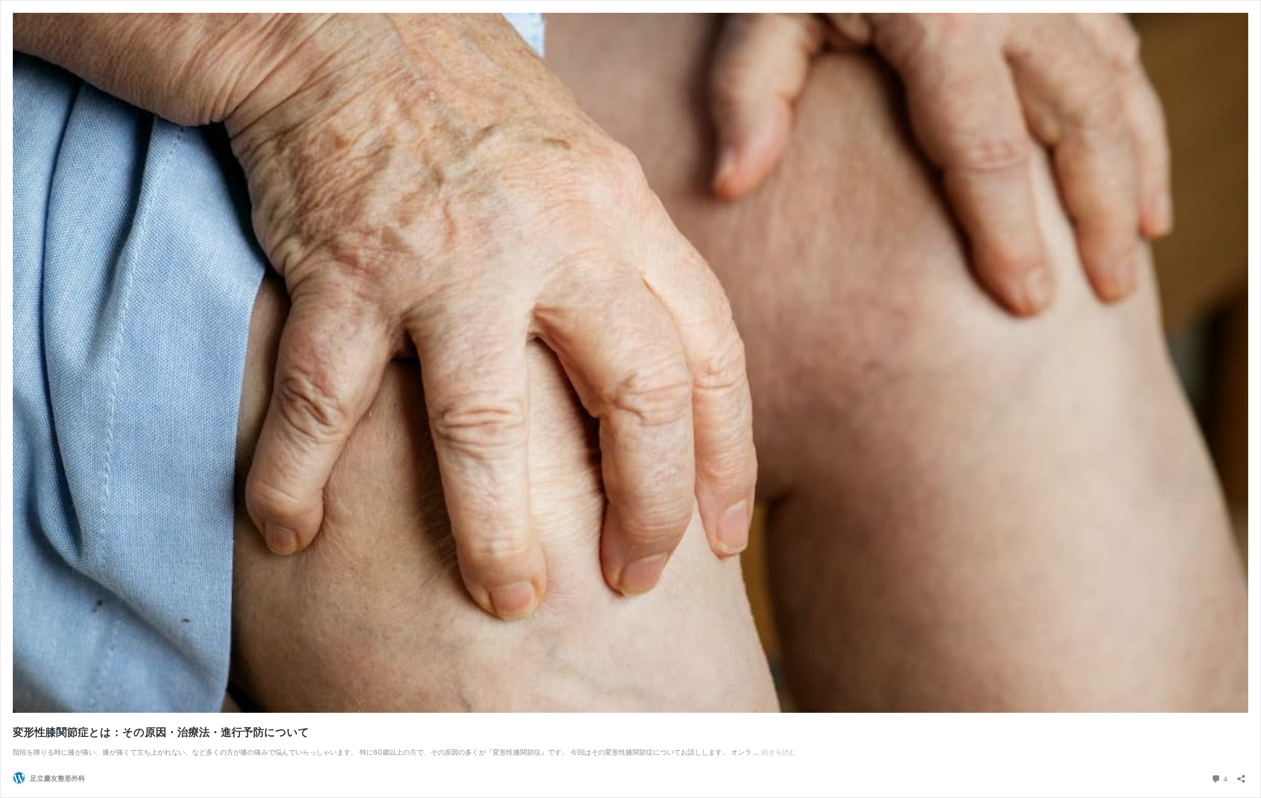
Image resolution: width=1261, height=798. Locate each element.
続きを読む (779, 752)
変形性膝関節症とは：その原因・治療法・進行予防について (161, 732)
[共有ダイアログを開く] (1241, 775)
